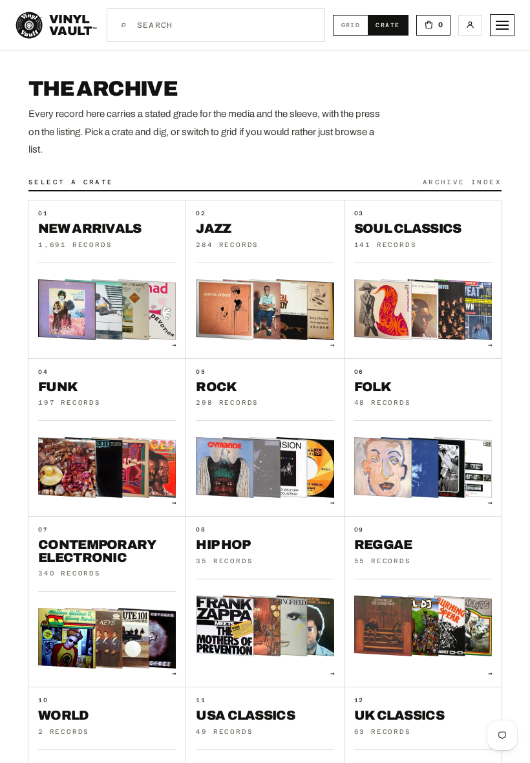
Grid (354, 24)
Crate (391, 24)
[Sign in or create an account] (470, 25)
